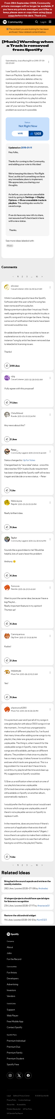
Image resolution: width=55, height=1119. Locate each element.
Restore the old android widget (20, 915)
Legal (9, 1096)
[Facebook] (28, 1075)
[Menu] (50, 22)
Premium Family (14, 1052)
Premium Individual (16, 1040)
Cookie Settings (24, 1100)
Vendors (11, 996)
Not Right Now (28, 126)
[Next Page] (41, 276)
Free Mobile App (15, 1021)
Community (15, 22)
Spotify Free (13, 1064)
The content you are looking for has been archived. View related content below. (28, 30)
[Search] (36, 22)
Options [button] (49, 62)
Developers (12, 978)
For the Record (14, 959)
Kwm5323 (42, 919)
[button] (20, 133)
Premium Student (15, 1058)
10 (37, 276)
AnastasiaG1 (43, 905)
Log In (43, 22)
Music (10, 245)
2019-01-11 (26, 147)
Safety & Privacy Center (21, 1096)
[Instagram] (10, 1075)
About (10, 947)
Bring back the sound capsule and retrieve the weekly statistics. (27, 883)
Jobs (9, 953)
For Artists (12, 972)
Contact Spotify (14, 1027)
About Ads (11, 1104)
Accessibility (21, 1104)
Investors (11, 990)
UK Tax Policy (27, 1109)
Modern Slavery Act (14, 1109)
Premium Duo (13, 1046)
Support (11, 1009)
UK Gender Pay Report (15, 1113)
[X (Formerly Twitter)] (19, 1075)
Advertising (12, 984)
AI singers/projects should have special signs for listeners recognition (26, 900)
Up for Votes (29, 460)
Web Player (12, 1015)
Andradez (43, 888)
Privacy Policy (11, 1100)
